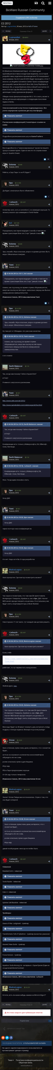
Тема (10, 1060)
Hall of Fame (32, 26)
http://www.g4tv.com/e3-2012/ (14, 401)
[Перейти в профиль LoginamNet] (5, 38)
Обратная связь (25, 1063)
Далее (44, 31)
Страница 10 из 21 (26, 31)
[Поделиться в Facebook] (11, 1038)
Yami (11, 265)
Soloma (12, 164)
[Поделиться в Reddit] (3, 1038)
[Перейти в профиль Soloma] (5, 165)
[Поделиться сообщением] (49, 40)
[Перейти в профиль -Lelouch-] (5, 203)
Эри (11, 183)
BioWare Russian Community (25, 10)
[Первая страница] (3, 31)
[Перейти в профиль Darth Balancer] (5, 367)
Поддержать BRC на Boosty (26, 18)
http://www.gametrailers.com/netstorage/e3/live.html (22, 405)
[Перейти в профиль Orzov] (5, 741)
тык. (15, 686)
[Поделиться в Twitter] (7, 1038)
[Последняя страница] (50, 31)
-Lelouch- (13, 202)
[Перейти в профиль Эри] (5, 184)
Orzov (11, 740)
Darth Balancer (16, 366)
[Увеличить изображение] (26, 54)
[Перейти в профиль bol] (5, 224)
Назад (8, 31)
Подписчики (24, 1021)
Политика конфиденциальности (29, 1060)
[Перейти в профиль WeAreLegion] (5, 570)
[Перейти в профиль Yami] (5, 266)
